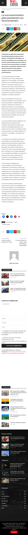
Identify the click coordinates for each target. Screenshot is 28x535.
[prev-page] (3, 295)
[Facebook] (8, 28)
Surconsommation (6, 224)
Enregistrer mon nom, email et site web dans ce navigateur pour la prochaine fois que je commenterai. (14, 332)
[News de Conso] (3, 25)
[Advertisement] (14, 370)
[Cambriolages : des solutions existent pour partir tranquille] (5, 473)
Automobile (4, 292)
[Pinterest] (15, 28)
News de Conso (8, 24)
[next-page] (5, 295)
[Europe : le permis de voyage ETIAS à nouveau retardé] (5, 283)
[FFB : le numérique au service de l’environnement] (5, 417)
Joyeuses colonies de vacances (18, 422)
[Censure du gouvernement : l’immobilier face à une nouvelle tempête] (5, 408)
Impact (15, 222)
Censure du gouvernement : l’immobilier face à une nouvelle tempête (18, 408)
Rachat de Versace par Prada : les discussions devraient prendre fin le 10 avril (17, 465)
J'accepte (14, 532)
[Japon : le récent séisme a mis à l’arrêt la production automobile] (5, 290)
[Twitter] (11, 28)
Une (6, 8)
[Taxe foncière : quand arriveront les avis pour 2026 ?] (5, 453)
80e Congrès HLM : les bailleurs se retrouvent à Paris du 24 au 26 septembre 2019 (18, 393)
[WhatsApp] (18, 28)
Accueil (3, 8)
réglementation (5, 277)
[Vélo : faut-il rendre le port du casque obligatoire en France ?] (5, 275)
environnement (9, 222)
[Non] (26, 528)
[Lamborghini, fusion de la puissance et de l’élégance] (5, 401)
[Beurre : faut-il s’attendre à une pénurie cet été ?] (5, 480)
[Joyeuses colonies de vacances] (5, 424)
